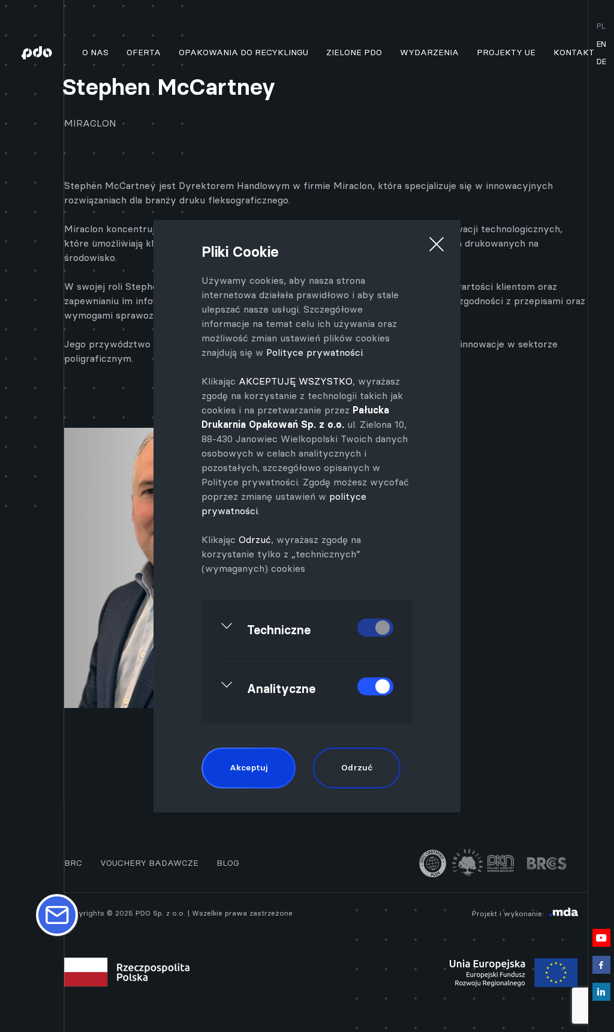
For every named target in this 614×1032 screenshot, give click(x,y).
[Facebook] (601, 960)
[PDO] (41, 52)
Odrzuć (255, 539)
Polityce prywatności (314, 352)
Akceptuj (248, 767)
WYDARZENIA (429, 52)
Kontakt (573, 52)
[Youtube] (601, 933)
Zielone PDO (354, 52)
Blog (227, 862)
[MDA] (563, 913)
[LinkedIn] (601, 987)
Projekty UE (506, 52)
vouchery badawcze (149, 862)
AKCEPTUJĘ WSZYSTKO (296, 381)
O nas (95, 52)
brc (73, 862)
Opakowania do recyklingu (243, 52)
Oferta (144, 52)
